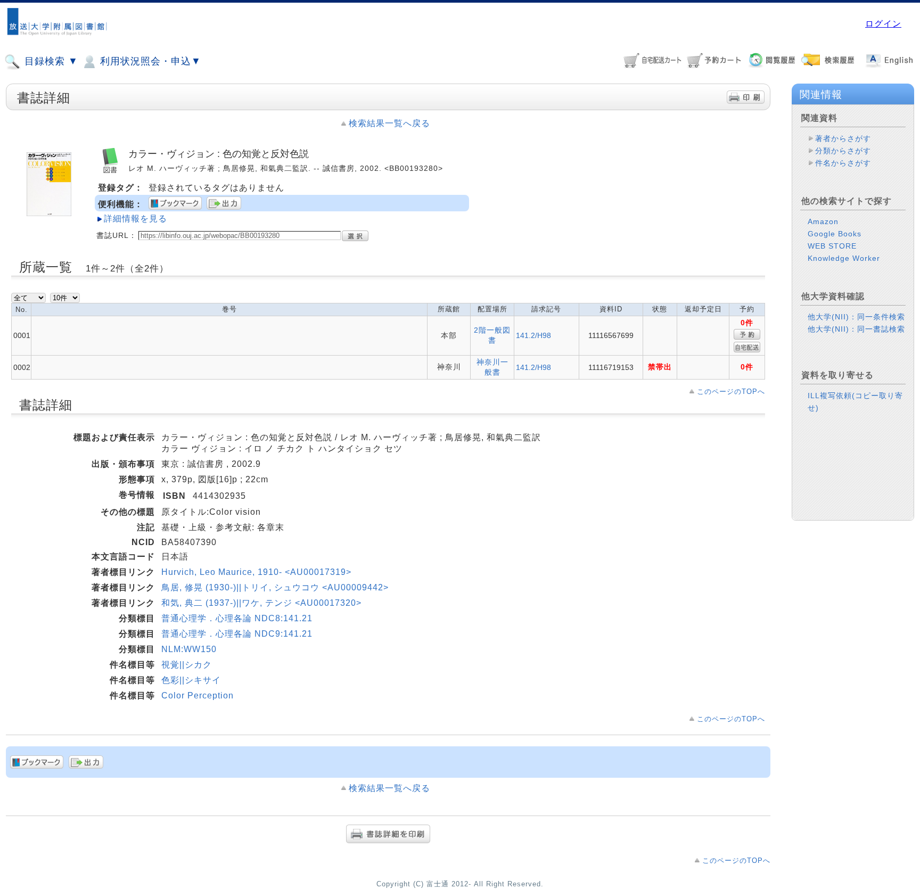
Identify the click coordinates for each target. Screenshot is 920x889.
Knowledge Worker (844, 258)
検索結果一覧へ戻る (389, 123)
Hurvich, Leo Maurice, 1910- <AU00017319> (256, 572)
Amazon (823, 221)
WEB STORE (832, 246)
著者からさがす (843, 138)
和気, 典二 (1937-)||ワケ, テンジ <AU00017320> (261, 602)
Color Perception (197, 695)
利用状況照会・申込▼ (149, 61)
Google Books (834, 233)
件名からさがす (843, 163)
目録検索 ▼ (49, 61)
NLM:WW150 (189, 649)
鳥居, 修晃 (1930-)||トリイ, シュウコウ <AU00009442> (275, 587)
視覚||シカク (186, 664)
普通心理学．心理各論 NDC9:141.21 (237, 633)
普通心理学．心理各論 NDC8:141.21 (237, 618)
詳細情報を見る (135, 218)
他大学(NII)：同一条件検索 (856, 316)
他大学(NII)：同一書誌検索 (856, 329)
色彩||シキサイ (191, 680)
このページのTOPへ (731, 392)
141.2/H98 (533, 335)
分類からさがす (843, 150)
